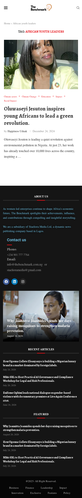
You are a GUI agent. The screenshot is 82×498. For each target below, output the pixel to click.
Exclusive (35, 493)
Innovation (17, 493)
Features (52, 493)
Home (7, 23)
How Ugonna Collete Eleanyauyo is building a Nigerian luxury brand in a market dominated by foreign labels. (39, 363)
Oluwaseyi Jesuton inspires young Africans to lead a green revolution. (38, 116)
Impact (63, 487)
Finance (29, 487)
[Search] (78, 8)
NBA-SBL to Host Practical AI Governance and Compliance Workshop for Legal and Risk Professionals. (38, 379)
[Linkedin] (14, 281)
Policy (66, 493)
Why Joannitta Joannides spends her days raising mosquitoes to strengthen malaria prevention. (39, 325)
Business (14, 487)
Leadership (47, 487)
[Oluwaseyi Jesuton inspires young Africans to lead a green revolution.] (41, 64)
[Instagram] (23, 281)
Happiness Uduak (17, 131)
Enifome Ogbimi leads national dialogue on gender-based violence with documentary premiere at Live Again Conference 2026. (40, 396)
